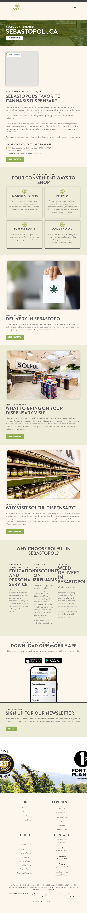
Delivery (62, 808)
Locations (25, 857)
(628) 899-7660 (62, 842)
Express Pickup (61, 812)
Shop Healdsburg (25, 815)
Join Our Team (25, 865)
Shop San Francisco (25, 807)
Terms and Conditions (25, 873)
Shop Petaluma (25, 819)
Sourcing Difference (25, 848)
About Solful (25, 840)
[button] (75, 8)
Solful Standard (25, 844)
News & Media (25, 852)
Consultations (62, 817)
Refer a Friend (62, 829)
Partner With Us (25, 861)
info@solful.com (62, 872)
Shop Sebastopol (25, 811)
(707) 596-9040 (62, 850)
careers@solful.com (62, 875)
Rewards (62, 825)
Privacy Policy (25, 869)
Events (61, 821)
